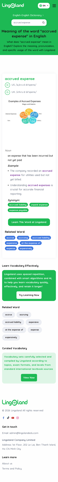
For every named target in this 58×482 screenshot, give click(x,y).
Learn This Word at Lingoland (29, 222)
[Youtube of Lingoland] (12, 417)
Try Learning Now (29, 294)
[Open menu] (54, 5)
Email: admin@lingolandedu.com (20, 432)
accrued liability (13, 322)
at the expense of (14, 329)
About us (7, 463)
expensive (34, 322)
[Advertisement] (29, 64)
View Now (29, 377)
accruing (24, 314)
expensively (11, 337)
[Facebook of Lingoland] (3, 417)
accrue (8, 314)
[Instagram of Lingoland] (17, 417)
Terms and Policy (12, 468)
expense (35, 329)
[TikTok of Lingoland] (8, 417)
